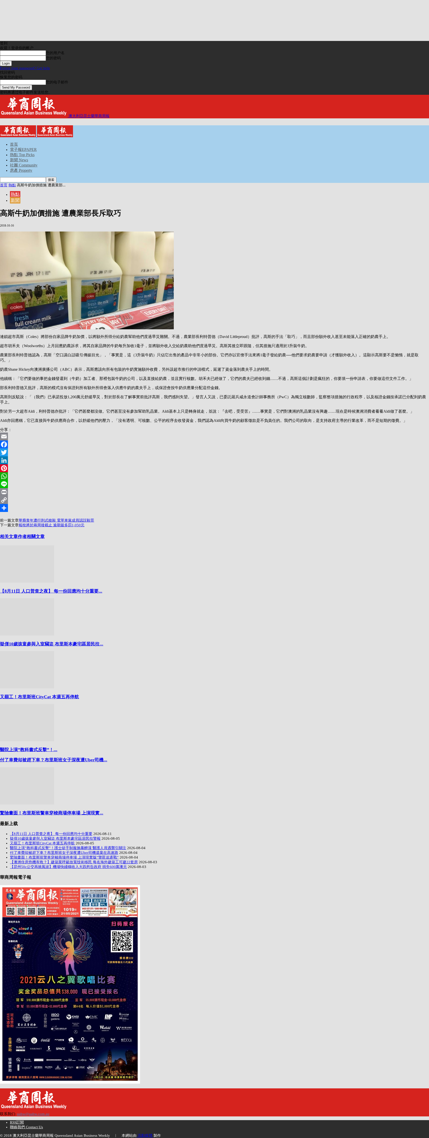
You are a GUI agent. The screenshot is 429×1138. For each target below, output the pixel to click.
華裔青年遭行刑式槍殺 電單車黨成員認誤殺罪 (56, 520)
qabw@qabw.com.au (33, 1114)
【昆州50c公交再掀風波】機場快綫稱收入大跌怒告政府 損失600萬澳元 (68, 867)
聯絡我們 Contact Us (26, 1127)
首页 (3, 185)
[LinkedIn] (214, 460)
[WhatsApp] (214, 476)
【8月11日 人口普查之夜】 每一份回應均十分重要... (51, 591)
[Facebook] (214, 444)
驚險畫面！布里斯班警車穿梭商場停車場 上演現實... (51, 812)
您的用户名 (55, 53)
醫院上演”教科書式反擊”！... (28, 749)
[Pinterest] (214, 468)
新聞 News (19, 160)
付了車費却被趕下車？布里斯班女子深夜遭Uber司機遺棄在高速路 (64, 853)
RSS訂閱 (17, 1122)
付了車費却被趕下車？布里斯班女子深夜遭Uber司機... (53, 759)
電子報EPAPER (23, 149)
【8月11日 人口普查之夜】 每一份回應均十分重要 (51, 834)
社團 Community (23, 165)
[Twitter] (214, 452)
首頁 (14, 144)
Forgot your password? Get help (25, 68)
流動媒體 (145, 1136)
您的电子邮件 (57, 82)
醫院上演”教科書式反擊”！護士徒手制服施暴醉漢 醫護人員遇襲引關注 (68, 848)
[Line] (214, 484)
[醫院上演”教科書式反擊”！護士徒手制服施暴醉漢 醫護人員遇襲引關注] (27, 740)
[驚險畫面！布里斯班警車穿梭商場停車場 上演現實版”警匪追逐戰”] (27, 803)
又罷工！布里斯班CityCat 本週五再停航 (39, 696)
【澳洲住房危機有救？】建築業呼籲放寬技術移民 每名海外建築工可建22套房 (74, 862)
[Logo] (18, 136)
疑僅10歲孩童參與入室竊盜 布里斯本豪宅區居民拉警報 (55, 838)
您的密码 (53, 58)
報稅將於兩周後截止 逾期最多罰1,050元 (51, 525)
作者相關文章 (31, 536)
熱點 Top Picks (22, 155)
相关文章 (9, 536)
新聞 (15, 200)
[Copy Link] (214, 500)
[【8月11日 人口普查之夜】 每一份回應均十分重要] (27, 581)
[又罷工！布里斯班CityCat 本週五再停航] (27, 687)
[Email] (214, 436)
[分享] (214, 508)
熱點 (12, 185)
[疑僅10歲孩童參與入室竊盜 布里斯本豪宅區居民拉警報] (27, 634)
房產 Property (21, 170)
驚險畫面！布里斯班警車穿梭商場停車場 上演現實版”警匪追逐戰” (64, 857)
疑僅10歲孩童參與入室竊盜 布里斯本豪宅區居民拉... (51, 643)
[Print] (214, 492)
